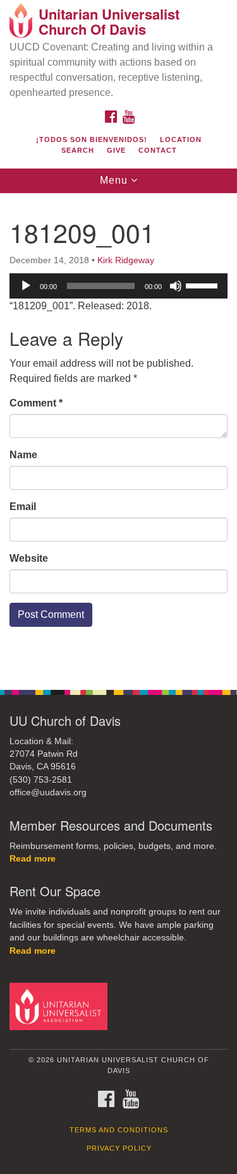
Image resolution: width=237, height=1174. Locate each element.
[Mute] (175, 286)
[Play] (26, 286)
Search (77, 150)
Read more (32, 858)
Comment (36, 403)
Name (23, 454)
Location (181, 139)
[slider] (203, 284)
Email (22, 506)
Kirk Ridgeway (125, 260)
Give (116, 150)
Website (28, 558)
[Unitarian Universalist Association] (60, 1006)
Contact (157, 150)
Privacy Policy (119, 1148)
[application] (118, 286)
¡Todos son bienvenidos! (91, 139)
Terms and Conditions (119, 1130)
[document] (118, 434)
